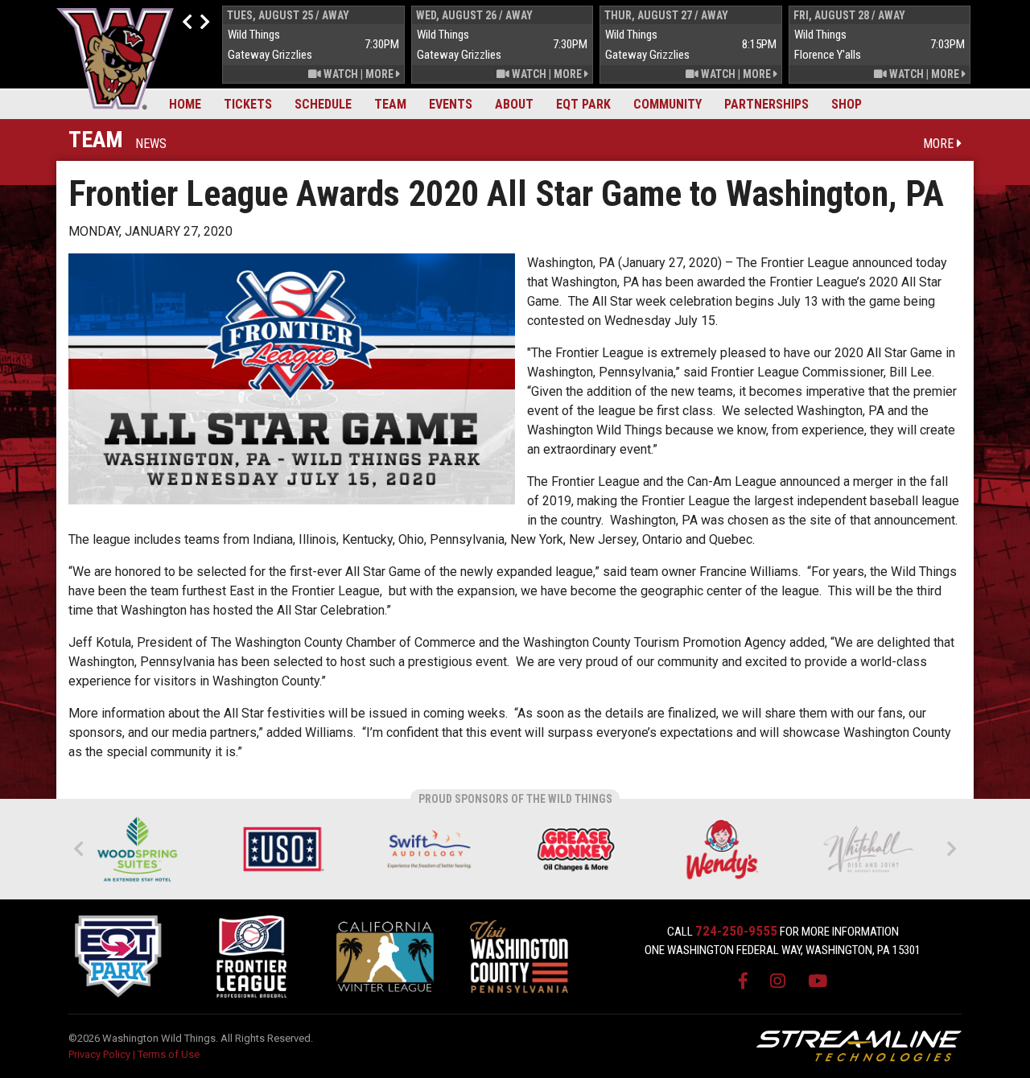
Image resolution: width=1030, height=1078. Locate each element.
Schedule (323, 104)
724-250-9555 (736, 931)
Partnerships (766, 104)
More (380, 74)
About (514, 104)
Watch (339, 74)
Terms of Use (169, 1054)
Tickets (248, 104)
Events (450, 104)
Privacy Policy (99, 1054)
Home (185, 104)
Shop (846, 104)
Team (390, 104)
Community (667, 104)
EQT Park (583, 104)
